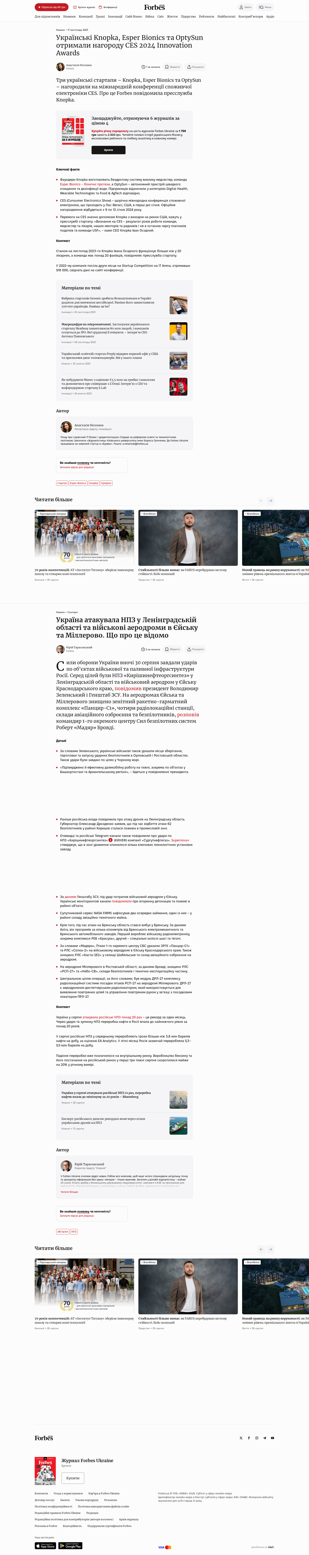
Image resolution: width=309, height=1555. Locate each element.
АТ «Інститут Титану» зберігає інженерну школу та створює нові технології (84, 572)
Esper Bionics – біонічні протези (85, 184)
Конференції (110, 7)
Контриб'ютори (251, 16)
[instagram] (257, 1438)
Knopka (93, 483)
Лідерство (188, 16)
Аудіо (270, 16)
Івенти (65, 1500)
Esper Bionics (78, 483)
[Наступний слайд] (270, 501)
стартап (62, 483)
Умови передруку (87, 1500)
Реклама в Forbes (46, 1526)
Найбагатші (226, 16)
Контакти (41, 1493)
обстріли (62, 1231)
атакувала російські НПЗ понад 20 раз (112, 1017)
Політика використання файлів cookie (103, 1506)
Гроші (100, 16)
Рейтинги (206, 16)
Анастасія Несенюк (79, 65)
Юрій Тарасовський (79, 647)
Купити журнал (86, 7)
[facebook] (249, 1438)
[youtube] (272, 1438)
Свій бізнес (134, 16)
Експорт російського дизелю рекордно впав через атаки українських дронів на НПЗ (103, 1120)
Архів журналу (129, 1519)
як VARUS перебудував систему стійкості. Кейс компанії (182, 572)
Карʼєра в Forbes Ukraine (104, 1493)
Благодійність (72, 1526)
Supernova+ (180, 840)
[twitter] (241, 1438)
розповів (188, 715)
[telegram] (265, 1438)
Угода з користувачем (68, 1493)
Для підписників (47, 16)
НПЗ (73, 1231)
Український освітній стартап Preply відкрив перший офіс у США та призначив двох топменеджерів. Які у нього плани (110, 355)
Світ (161, 16)
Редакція (92, 1513)
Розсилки (110, 1500)
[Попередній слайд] (261, 1249)
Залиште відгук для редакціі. (77, 467)
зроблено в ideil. (262, 1547)
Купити (108, 150)
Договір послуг (45, 1500)
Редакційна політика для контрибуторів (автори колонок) (74, 1519)
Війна (149, 16)
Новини (69, 16)
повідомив (128, 688)
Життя (172, 16)
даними (70, 896)
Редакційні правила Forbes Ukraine (58, 1513)
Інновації (115, 16)
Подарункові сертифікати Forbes (109, 1526)
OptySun (106, 483)
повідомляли (122, 901)
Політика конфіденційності (53, 1506)
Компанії (86, 16)
